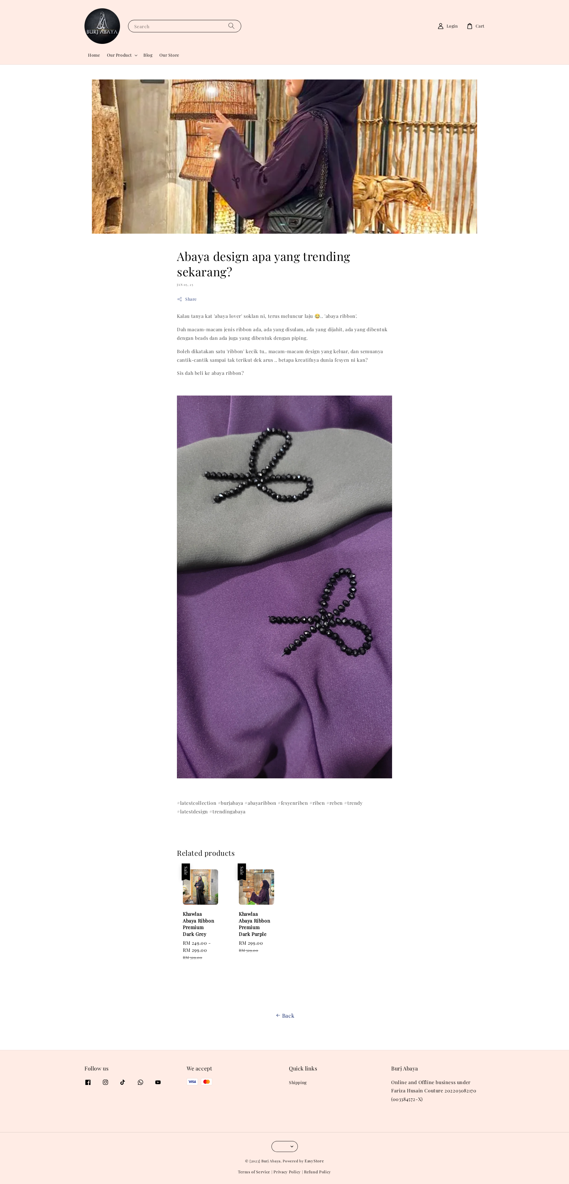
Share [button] (191, 299)
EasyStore (314, 1160)
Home (94, 55)
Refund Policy (317, 1171)
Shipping (298, 1082)
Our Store (169, 55)
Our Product (119, 55)
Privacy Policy (287, 1171)
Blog (147, 55)
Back (288, 1015)
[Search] (231, 26)
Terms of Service (254, 1171)
